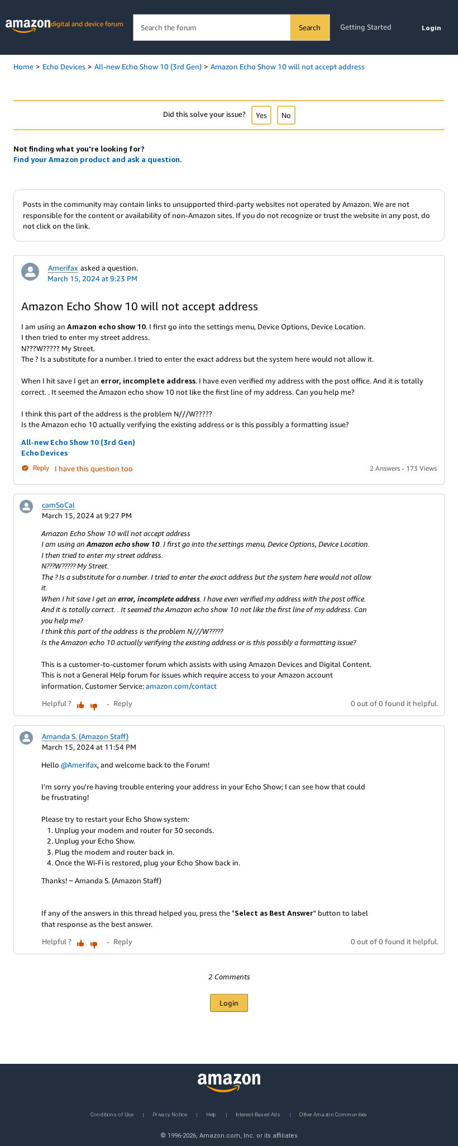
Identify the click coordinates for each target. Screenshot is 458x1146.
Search (310, 27)
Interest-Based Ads (258, 1114)
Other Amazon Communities (333, 1114)
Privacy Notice (169, 1114)
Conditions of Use (111, 1114)
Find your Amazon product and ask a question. (97, 159)
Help (211, 1114)
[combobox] (231, 28)
